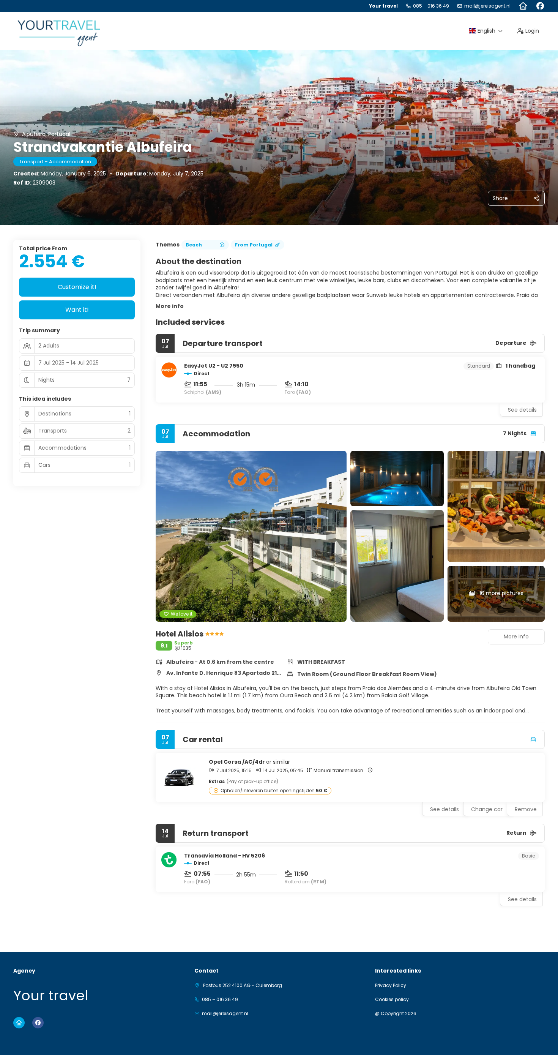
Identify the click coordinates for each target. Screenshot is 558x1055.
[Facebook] (540, 6)
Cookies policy (392, 1000)
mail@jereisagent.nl (487, 6)
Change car (487, 809)
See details (522, 410)
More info (170, 306)
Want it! (77, 309)
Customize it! (77, 287)
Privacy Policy (390, 985)
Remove (526, 809)
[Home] (523, 6)
